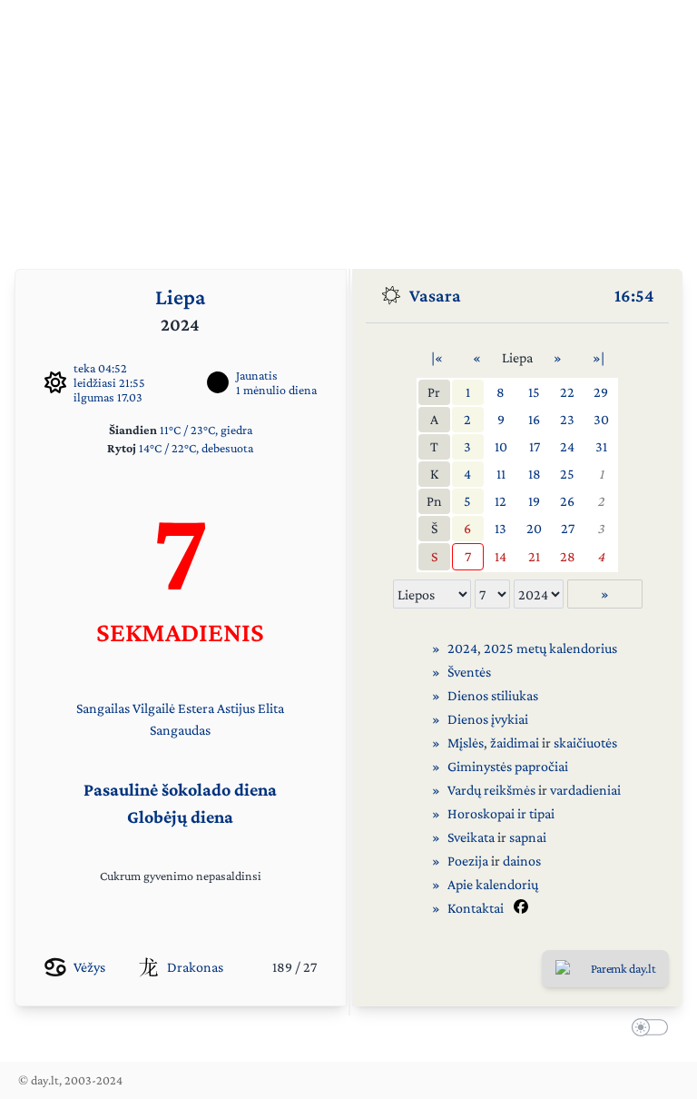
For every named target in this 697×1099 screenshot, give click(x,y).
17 (534, 446)
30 (601, 419)
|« (437, 357)
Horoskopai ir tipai (501, 813)
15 (534, 392)
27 (567, 528)
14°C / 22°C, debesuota (196, 448)
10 (501, 446)
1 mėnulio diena (276, 389)
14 (500, 556)
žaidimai (514, 742)
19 (534, 501)
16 (534, 419)
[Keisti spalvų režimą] (646, 1030)
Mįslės (465, 742)
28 (567, 556)
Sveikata (471, 837)
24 (567, 446)
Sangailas (103, 708)
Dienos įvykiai (487, 719)
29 (601, 392)
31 (601, 446)
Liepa (180, 296)
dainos (522, 860)
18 (534, 473)
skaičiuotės (585, 742)
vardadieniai (585, 789)
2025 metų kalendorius (550, 648)
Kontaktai (475, 908)
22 (567, 392)
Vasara (435, 295)
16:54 (634, 295)
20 (534, 528)
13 (500, 528)
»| (598, 357)
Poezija (467, 860)
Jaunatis (257, 375)
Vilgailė (154, 708)
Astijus (236, 708)
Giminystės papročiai (507, 766)
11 (501, 473)
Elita (271, 708)
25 (567, 473)
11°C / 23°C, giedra (206, 429)
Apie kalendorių (492, 884)
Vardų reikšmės (491, 789)
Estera (196, 708)
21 (534, 556)
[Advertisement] (348, 127)
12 (500, 501)
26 (567, 501)
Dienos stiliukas (492, 695)
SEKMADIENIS (180, 632)
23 (567, 419)
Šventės (469, 671)
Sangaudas (180, 730)
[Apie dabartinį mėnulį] (218, 382)
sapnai (527, 837)
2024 (462, 648)
